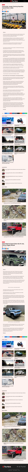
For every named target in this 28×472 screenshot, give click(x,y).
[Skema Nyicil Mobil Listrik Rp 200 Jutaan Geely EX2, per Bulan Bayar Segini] (8, 130)
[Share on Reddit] (6, 11)
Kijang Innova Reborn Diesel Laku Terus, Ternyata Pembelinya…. (19, 144)
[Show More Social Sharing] (9, 11)
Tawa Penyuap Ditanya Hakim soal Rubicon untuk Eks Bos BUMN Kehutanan (13, 236)
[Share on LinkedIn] (5, 11)
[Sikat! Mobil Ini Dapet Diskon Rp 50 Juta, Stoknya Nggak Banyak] (14, 258)
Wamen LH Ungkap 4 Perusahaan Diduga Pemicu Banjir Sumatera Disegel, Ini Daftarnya (15, 169)
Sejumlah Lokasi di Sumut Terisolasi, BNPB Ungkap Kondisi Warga (12, 426)
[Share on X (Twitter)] (4, 11)
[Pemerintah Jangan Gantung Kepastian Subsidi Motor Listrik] (14, 21)
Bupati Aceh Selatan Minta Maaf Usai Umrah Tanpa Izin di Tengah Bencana (14, 176)
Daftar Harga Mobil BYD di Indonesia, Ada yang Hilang (19, 134)
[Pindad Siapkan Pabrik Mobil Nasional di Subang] (20, 149)
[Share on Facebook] (2, 11)
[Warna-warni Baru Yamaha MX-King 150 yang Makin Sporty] (20, 120)
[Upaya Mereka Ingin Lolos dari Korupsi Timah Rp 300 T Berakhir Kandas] (3, 184)
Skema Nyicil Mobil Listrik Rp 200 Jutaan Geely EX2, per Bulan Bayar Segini (7, 134)
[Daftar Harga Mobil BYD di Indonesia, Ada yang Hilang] (20, 130)
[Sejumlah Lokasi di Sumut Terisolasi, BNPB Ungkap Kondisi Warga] (14, 195)
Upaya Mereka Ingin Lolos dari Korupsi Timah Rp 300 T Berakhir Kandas (13, 406)
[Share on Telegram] (8, 11)
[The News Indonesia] (14, 1)
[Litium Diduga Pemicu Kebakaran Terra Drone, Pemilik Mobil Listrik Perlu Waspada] (8, 149)
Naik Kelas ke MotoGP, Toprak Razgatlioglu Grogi (7, 144)
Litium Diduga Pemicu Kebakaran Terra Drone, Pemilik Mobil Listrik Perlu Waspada (7, 153)
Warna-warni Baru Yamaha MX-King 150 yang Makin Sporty (19, 125)
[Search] (24, 1)
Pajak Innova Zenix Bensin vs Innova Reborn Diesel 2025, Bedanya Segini (7, 163)
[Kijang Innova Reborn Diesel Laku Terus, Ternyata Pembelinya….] (20, 139)
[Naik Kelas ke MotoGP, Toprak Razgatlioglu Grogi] (8, 139)
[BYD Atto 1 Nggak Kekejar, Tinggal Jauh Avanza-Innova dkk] (8, 120)
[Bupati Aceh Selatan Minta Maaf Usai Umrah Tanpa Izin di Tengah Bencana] (3, 177)
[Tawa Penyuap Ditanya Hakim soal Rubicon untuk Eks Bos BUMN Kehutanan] (3, 173)
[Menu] (2, 1)
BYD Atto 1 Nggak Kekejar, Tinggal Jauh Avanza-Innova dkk (7, 125)
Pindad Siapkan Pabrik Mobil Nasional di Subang (19, 153)
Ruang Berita (5, 9)
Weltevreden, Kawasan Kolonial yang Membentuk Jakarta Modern (13, 179)
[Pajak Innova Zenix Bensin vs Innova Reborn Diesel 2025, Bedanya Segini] (8, 158)
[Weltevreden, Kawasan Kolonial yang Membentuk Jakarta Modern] (3, 180)
